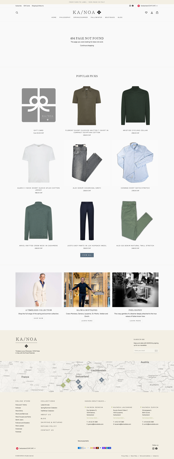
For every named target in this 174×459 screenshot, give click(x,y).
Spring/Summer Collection (49, 408)
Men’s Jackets (20, 426)
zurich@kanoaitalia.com (151, 424)
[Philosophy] (135, 289)
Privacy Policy (124, 456)
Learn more (87, 320)
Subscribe (19, 6)
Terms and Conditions (145, 456)
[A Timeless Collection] (39, 289)
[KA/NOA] (26, 342)
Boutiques (110, 17)
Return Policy (134, 456)
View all (87, 255)
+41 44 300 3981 (149, 422)
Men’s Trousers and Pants (23, 417)
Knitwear (18, 408)
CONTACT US (47, 430)
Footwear (18, 432)
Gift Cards (27, 6)
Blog (120, 17)
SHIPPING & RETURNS (51, 422)
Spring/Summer (81, 17)
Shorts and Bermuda (22, 414)
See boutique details (92, 418)
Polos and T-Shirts (21, 405)
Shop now (38, 318)
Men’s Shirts (19, 411)
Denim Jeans (19, 420)
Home (54, 17)
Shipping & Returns (38, 6)
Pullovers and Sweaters (23, 423)
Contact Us (155, 456)
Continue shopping (87, 45)
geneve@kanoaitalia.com (95, 424)
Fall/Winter (96, 17)
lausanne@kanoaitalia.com (123, 424)
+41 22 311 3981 (93, 422)
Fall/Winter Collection (47, 411)
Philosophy (65, 17)
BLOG (43, 418)
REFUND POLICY (49, 426)
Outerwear (19, 429)
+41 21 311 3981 (119, 422)
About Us (46, 414)
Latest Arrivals (45, 405)
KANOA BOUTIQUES (94, 401)
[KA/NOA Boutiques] (87, 289)
